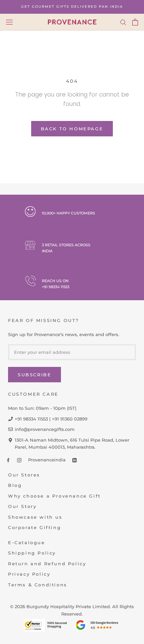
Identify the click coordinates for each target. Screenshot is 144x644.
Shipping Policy (32, 553)
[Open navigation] (9, 22)
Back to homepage (72, 128)
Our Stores (24, 474)
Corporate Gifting (34, 527)
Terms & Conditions (37, 584)
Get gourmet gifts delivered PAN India (72, 6)
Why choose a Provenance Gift (54, 496)
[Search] (123, 22)
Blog (15, 485)
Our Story (22, 506)
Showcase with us (35, 517)
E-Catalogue (26, 542)
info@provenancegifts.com (45, 429)
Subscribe (34, 374)
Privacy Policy (29, 574)
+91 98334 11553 (55, 286)
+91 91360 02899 (69, 419)
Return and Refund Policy (47, 563)
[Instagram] (19, 459)
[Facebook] (8, 459)
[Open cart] (135, 22)
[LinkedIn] (74, 459)
